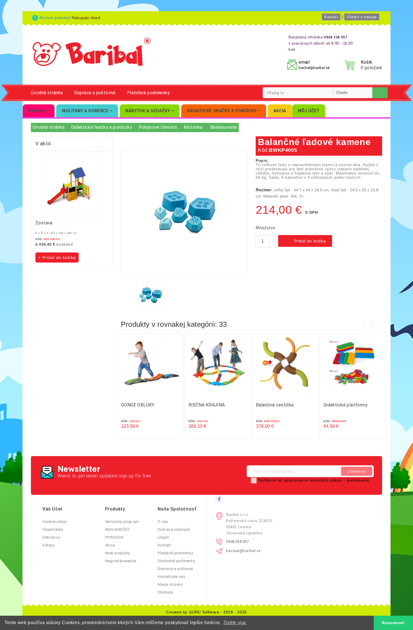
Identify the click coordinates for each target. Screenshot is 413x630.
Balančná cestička (275, 405)
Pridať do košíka (305, 241)
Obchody (165, 592)
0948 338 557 (237, 541)
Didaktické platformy (345, 405)
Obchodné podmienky (176, 561)
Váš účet (52, 509)
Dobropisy (51, 537)
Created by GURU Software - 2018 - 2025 (206, 612)
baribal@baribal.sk (314, 68)
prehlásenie (358, 480)
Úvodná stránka (47, 92)
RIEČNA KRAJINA (207, 405)
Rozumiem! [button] (393, 622)
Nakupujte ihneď (86, 18)
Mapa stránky (170, 584)
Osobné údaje (54, 521)
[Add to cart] (145, 395)
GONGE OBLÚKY (138, 405)
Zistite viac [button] (235, 622)
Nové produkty (117, 553)
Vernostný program (122, 521)
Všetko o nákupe (362, 17)
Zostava (44, 223)
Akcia (110, 545)
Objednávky (52, 529)
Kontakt (331, 17)
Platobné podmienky (148, 92)
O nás (163, 521)
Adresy (48, 545)
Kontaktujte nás (171, 576)
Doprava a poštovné (95, 92)
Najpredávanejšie (120, 561)
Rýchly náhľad (156, 395)
